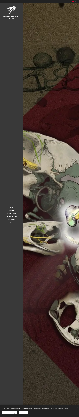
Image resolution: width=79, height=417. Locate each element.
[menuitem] (11, 208)
